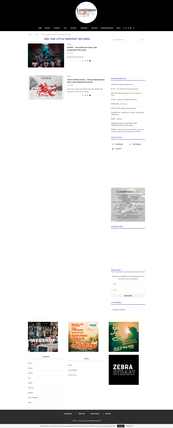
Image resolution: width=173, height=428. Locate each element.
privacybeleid (72, 370)
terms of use (72, 375)
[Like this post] (83, 60)
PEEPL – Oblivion (116, 119)
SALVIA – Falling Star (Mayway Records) (124, 99)
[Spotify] (130, 28)
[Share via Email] (90, 60)
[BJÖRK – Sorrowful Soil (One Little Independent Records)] (46, 55)
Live (65, 28)
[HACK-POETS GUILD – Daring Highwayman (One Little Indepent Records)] (46, 88)
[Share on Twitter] (87, 60)
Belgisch (95, 28)
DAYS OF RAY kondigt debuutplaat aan (123, 108)
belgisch (30, 392)
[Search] (134, 28)
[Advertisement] (128, 60)
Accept (121, 426)
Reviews (56, 28)
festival (30, 383)
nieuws (47, 28)
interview (31, 388)
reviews (30, 373)
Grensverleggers (107, 28)
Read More (129, 426)
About (118, 28)
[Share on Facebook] (85, 60)
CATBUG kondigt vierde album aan (122, 84)
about (30, 402)
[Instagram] (128, 28)
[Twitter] (126, 28)
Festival (73, 28)
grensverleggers (33, 397)
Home (40, 28)
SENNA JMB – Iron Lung (119, 104)
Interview (84, 28)
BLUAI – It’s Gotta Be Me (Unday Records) (124, 89)
